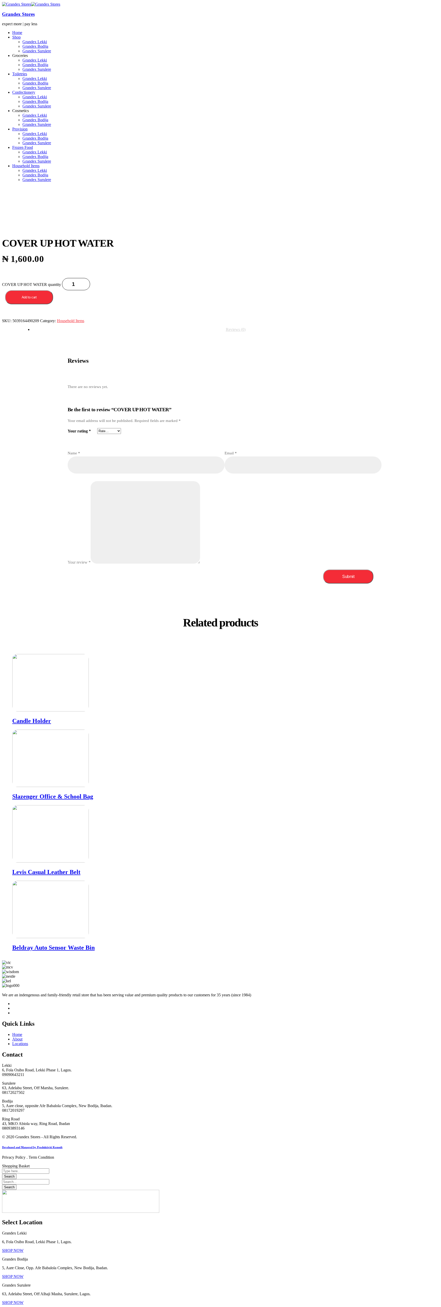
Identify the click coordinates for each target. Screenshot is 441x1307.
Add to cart (29, 297)
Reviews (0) (236, 329)
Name (74, 453)
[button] (12, 1250)
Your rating (79, 431)
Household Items (70, 321)
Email (231, 453)
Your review (79, 562)
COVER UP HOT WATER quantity (31, 284)
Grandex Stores (18, 14)
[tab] (235, 329)
